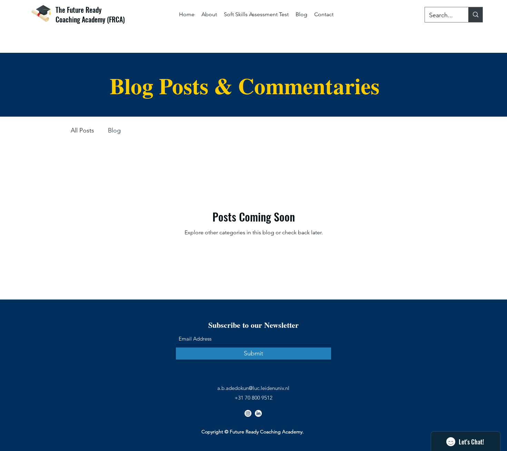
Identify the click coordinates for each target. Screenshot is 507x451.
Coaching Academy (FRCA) (90, 19)
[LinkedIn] (258, 413)
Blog (114, 130)
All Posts (82, 130)
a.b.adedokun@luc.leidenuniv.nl (253, 388)
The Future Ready (78, 9)
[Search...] (475, 14)
